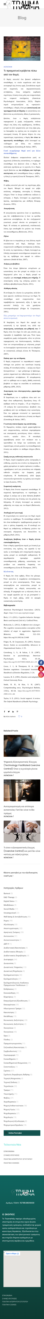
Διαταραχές (8, 959)
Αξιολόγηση (9, 924)
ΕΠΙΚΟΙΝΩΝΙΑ (9, 1151)
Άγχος (6, 921)
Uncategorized (10, 913)
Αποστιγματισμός (11, 928)
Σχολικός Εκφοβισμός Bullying (17, 1075)
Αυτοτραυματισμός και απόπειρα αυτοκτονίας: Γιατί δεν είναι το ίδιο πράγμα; (19, 810)
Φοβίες (7, 1098)
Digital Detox (9, 901)
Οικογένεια (8, 1028)
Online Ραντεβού (15, 1133)
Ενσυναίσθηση (9, 993)
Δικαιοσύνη (8, 963)
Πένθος (7, 1040)
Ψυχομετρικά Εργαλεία (13, 1125)
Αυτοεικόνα (9, 936)
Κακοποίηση (9, 1012)
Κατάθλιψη (8, 1016)
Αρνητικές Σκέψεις (12, 932)
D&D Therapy (9, 897)
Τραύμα (7, 1090)
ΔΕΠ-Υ (6, 944)
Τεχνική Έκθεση (10, 1082)
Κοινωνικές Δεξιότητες (14, 1020)
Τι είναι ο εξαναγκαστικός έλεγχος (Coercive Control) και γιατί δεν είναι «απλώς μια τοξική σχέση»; (22, 851)
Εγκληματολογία (10, 979)
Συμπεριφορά (9, 1055)
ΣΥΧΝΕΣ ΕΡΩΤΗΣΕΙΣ (11, 1155)
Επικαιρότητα (9, 1005)
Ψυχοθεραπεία (10, 1113)
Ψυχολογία (8, 1117)
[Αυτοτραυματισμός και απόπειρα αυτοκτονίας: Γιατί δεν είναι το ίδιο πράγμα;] (22, 790)
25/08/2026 (8, 816)
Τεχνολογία (8, 1086)
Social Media (9, 909)
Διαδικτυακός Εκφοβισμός (15, 956)
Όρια (5, 1036)
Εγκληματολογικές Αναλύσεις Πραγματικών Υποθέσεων (16, 984)
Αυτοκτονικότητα (11, 940)
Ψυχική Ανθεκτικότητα (13, 1106)
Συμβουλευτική (10, 1051)
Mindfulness (9, 905)
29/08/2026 (8, 775)
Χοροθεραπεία (10, 1102)
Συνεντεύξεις (9, 1067)
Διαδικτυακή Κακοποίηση (14, 948)
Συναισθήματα (9, 1059)
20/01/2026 (8, 67)
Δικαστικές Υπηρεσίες (13, 967)
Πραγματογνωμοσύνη (13, 1043)
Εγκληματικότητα (11, 975)
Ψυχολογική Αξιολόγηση (14, 1121)
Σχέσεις (7, 1071)
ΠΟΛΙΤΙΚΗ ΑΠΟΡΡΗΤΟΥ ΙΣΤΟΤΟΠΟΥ (18, 1159)
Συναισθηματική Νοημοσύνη (15, 1063)
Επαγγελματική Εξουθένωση (15, 1001)
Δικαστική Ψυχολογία (13, 971)
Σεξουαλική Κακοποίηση (14, 1047)
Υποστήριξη (9, 1094)
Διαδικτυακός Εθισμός (13, 952)
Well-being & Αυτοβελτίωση (15, 917)
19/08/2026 (8, 858)
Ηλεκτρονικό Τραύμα (12, 1008)
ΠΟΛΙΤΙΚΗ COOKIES (11, 1163)
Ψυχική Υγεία (9, 1109)
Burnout (7, 893)
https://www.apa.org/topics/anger (21, 613)
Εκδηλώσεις (9, 989)
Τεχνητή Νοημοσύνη (12, 1078)
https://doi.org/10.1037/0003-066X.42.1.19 (20, 662)
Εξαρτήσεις (8, 997)
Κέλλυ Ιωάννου (11, 716)
